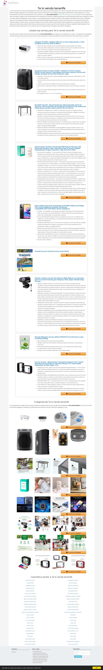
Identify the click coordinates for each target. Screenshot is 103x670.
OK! (97, 668)
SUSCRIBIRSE (78, 656)
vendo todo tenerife (63, 14)
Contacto (14, 652)
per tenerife (73, 14)
